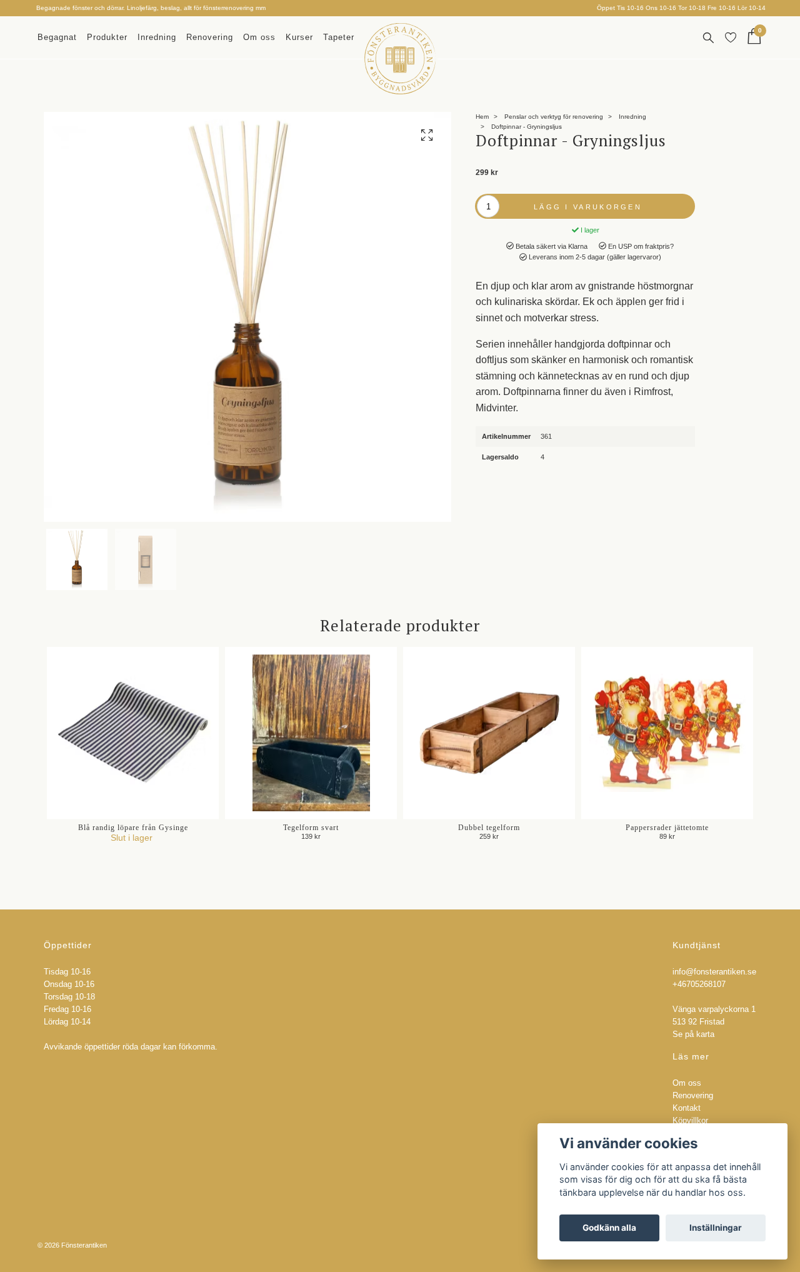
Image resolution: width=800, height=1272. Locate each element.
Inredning (157, 37)
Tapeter (338, 37)
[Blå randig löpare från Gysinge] (133, 733)
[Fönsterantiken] (400, 58)
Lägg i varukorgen (588, 207)
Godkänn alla (609, 1228)
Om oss (259, 37)
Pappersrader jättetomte (667, 827)
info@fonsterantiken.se (714, 972)
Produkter (107, 37)
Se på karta (693, 1034)
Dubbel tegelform (489, 827)
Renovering (209, 37)
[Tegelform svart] (311, 733)
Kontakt (686, 1108)
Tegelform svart (311, 827)
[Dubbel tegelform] (489, 733)
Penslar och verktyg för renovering (553, 116)
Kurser (299, 37)
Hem (482, 116)
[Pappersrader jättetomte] (667, 733)
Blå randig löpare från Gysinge (133, 827)
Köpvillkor (690, 1120)
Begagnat (57, 37)
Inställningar (715, 1228)
